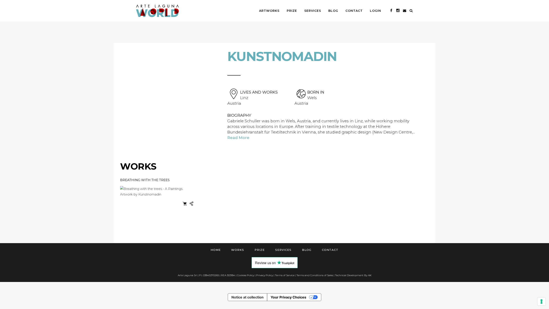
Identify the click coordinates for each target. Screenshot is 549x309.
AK (369, 275)
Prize (260, 249)
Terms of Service (284, 275)
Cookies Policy (245, 275)
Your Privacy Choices (288, 297)
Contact (330, 249)
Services (283, 249)
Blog (306, 249)
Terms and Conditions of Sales (314, 275)
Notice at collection (247, 297)
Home (216, 249)
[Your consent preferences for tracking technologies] (541, 301)
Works (237, 249)
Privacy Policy (264, 275)
